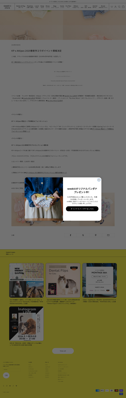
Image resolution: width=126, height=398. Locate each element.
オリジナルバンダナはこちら (82, 209)
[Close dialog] (98, 179)
